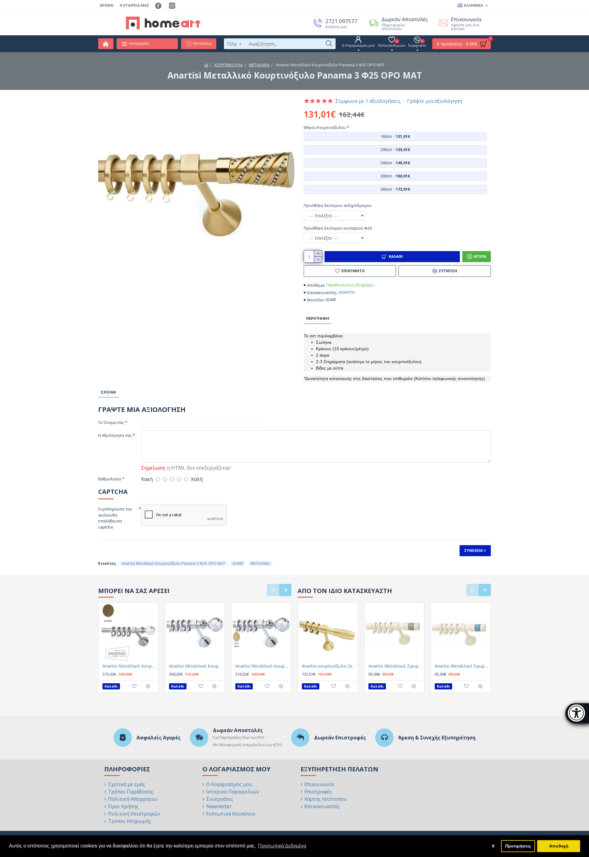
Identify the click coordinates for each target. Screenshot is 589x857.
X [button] (493, 845)
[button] (273, 590)
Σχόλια (108, 392)
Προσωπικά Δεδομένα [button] (282, 845)
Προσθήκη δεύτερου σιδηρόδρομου (338, 205)
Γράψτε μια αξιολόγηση (434, 101)
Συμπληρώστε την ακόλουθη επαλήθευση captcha (115, 518)
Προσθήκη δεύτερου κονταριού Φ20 (338, 228)
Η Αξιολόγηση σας (115, 435)
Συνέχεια (473, 550)
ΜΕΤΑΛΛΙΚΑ (259, 65)
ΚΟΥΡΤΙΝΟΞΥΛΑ (228, 65)
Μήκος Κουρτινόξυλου (325, 127)
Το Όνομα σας (111, 422)
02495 (238, 563)
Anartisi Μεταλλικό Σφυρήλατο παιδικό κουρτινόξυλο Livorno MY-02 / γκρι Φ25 (395, 666)
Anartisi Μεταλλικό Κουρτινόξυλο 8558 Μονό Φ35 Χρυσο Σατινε (262, 666)
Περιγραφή (317, 318)
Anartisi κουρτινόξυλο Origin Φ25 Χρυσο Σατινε (329, 666)
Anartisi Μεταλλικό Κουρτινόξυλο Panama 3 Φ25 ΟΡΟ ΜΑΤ (173, 563)
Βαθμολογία (109, 479)
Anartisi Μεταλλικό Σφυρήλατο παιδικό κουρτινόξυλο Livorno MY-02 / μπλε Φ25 (462, 666)
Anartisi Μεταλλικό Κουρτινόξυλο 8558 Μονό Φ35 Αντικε (129, 666)
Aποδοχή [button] (558, 845)
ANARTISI (346, 292)
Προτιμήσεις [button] (518, 845)
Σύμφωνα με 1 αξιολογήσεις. (368, 101)
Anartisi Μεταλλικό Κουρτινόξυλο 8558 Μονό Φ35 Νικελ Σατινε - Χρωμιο (196, 666)
